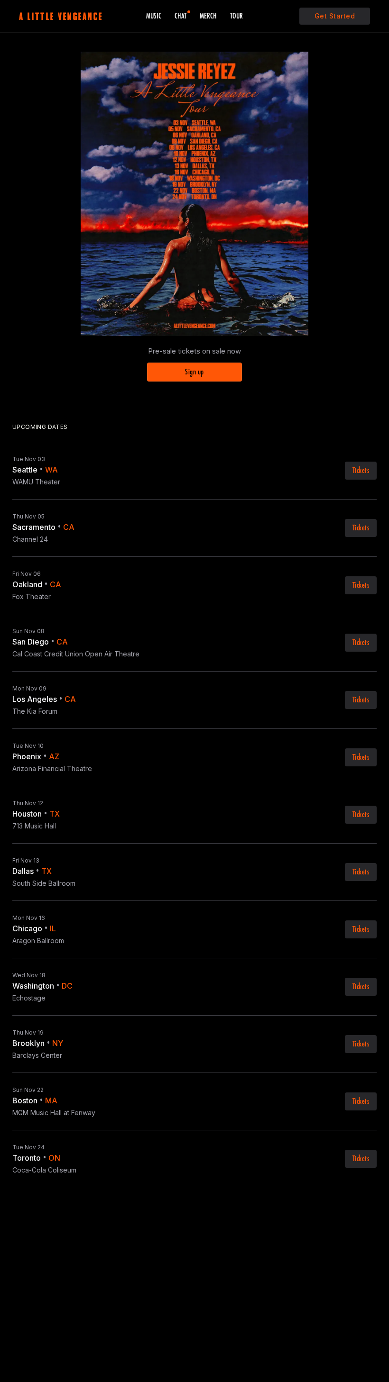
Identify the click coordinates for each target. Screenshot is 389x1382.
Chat (180, 16)
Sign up (194, 372)
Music (153, 16)
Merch (208, 16)
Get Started (335, 16)
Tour (236, 16)
